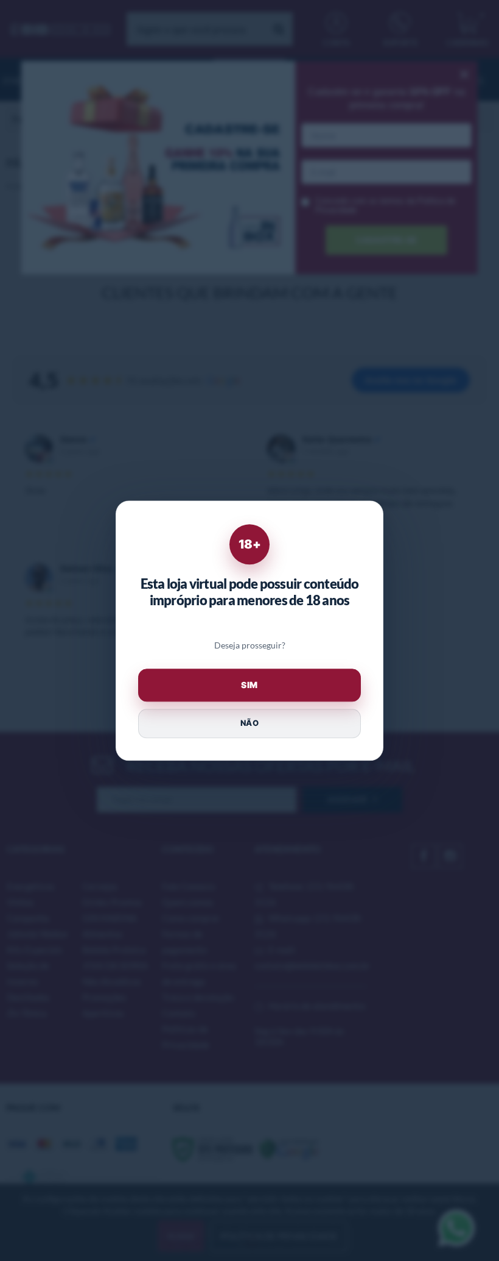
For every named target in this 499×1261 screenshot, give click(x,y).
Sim (249, 685)
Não (249, 723)
